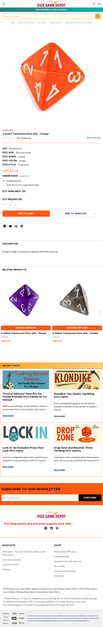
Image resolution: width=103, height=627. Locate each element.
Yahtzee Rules (23, 592)
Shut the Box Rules (87, 588)
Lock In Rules (9, 592)
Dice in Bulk (59, 566)
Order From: (15, 176)
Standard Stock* (13, 180)
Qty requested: (12, 199)
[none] (51, 77)
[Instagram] (51, 528)
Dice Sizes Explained (11, 559)
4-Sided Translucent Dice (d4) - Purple (23, 333)
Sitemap (6, 569)
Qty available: (14, 191)
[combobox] (51, 16)
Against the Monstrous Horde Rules (48, 588)
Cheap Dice (59, 575)
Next (100, 313)
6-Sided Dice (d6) (61, 556)
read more (8, 415)
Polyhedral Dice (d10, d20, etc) (67, 561)
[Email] (10, 226)
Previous (2, 313)
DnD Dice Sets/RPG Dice (65, 551)
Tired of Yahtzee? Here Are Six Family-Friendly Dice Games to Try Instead (25, 396)
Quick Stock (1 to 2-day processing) (22, 185)
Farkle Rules (8, 588)
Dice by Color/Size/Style (65, 571)
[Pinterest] (21, 226)
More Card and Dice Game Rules (45, 592)
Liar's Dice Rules (23, 588)
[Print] (16, 226)
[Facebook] (4, 226)
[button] (76, 214)
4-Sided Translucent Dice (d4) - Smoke (75, 333)
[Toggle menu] (3, 3)
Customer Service (10, 564)
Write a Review (94, 137)
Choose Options (25, 328)
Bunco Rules (71, 588)
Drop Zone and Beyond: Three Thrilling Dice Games (73, 449)
